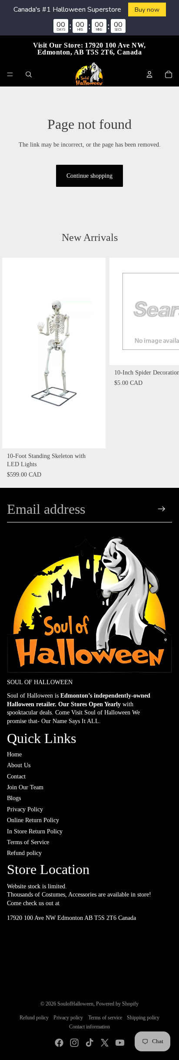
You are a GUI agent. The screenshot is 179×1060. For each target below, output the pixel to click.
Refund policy (24, 853)
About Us (18, 765)
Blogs (14, 798)
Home (14, 754)
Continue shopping (89, 176)
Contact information (89, 1027)
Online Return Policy (33, 820)
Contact (16, 776)
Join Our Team (25, 787)
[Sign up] (162, 509)
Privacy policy (68, 1018)
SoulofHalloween (75, 1004)
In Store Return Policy (35, 831)
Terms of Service (28, 842)
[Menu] (10, 74)
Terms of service (105, 1018)
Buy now (147, 9)
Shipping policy (143, 1018)
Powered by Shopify (117, 1004)
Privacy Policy (25, 809)
